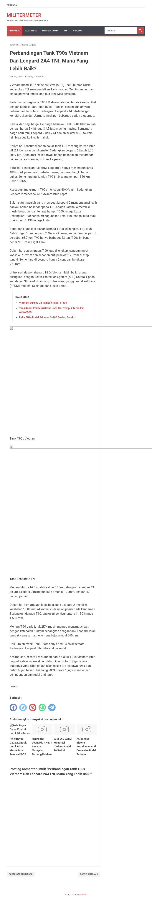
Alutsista (31, 30)
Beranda (12, 5)
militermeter (24, 15)
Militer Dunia (50, 30)
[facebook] (13, 707)
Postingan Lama (89, 874)
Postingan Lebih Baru (20, 874)
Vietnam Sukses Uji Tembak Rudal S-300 (43, 302)
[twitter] (23, 707)
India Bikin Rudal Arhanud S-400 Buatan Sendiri (47, 317)
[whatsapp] (42, 707)
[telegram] (52, 707)
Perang (77, 30)
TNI (65, 30)
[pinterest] (32, 707)
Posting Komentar (34, 76)
